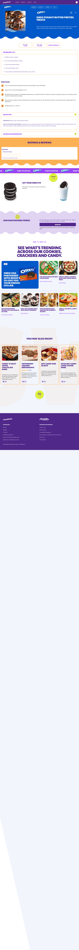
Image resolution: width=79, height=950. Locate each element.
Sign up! (17, 480)
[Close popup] (11, 461)
